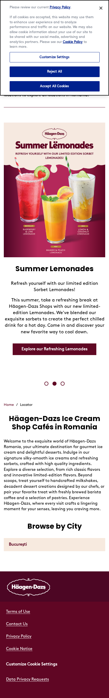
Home (9, 404)
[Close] (100, 8)
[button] (46, 384)
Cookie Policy (73, 41)
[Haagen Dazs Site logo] (28, 586)
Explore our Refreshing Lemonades (54, 349)
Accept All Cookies (54, 86)
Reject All (54, 71)
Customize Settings (54, 57)
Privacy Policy (60, 7)
